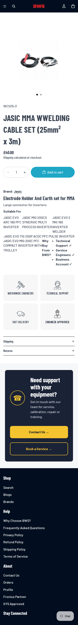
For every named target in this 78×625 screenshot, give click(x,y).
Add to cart (55, 172)
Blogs (7, 494)
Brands (8, 502)
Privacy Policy (13, 535)
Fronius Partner (14, 597)
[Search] (13, 6)
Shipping (8, 341)
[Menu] (5, 6)
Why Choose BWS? (17, 520)
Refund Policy (13, 542)
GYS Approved (13, 604)
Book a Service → (39, 449)
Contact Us (11, 575)
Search (8, 487)
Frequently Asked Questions (24, 528)
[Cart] (73, 6)
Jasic (18, 191)
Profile (8, 590)
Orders (8, 582)
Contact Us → (39, 432)
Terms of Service (15, 556)
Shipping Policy (14, 549)
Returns (7, 351)
